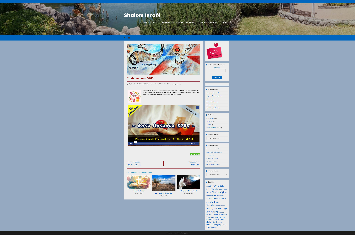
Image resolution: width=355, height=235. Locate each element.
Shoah (215, 222)
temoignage (217, 225)
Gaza (213, 198)
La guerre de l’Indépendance (214, 96)
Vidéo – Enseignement (212, 127)
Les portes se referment (212, 108)
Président (208, 219)
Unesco (214, 227)
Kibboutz (218, 205)
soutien (209, 224)
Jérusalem (211, 205)
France (213, 195)
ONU (223, 212)
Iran (207, 202)
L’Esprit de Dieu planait (188, 191)
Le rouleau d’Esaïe (211, 105)
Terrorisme (224, 224)
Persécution (223, 215)
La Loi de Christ (138, 191)
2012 (216, 185)
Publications (215, 219)
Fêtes (208, 198)
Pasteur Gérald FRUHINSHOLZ (138, 84)
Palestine (209, 215)
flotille (208, 195)
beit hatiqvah (220, 189)
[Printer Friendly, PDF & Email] (195, 154)
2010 (207, 186)
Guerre (223, 198)
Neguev (220, 212)
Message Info (210, 118)
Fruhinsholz (220, 195)
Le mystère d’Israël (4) (163, 193)
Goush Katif (218, 198)
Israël (212, 201)
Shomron (220, 222)
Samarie (221, 219)
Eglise (223, 192)
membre (223, 205)
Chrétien (216, 192)
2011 (211, 185)
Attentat (214, 189)
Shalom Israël (142, 15)
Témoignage (209, 121)
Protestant (210, 217)
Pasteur (215, 214)
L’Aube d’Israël (210, 99)
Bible (225, 189)
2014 (208, 189)
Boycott (208, 192)
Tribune (208, 124)
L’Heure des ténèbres (212, 102)
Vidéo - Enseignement (174, 84)
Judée (217, 202)
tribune (209, 227)
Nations (214, 211)
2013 (221, 185)
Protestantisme (220, 217)
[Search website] (230, 22)
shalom (209, 222)
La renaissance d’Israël (212, 93)
